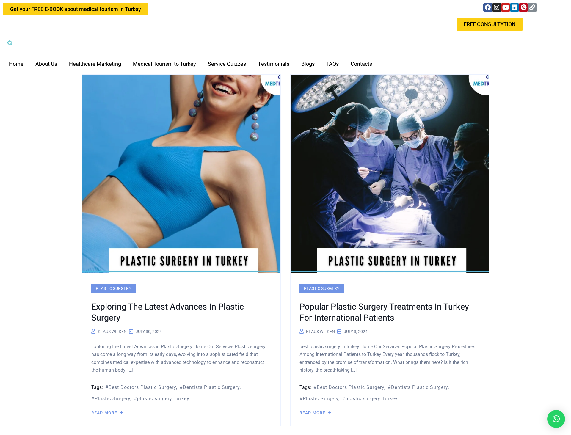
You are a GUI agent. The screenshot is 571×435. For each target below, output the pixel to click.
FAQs (333, 64)
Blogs (308, 64)
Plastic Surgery (113, 288)
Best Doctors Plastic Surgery (142, 387)
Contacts (361, 64)
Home (16, 64)
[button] (10, 44)
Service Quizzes (227, 64)
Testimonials (273, 64)
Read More (104, 412)
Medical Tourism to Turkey (164, 64)
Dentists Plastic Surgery (211, 387)
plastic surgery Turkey (163, 398)
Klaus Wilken (112, 331)
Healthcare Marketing (95, 64)
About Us (46, 64)
